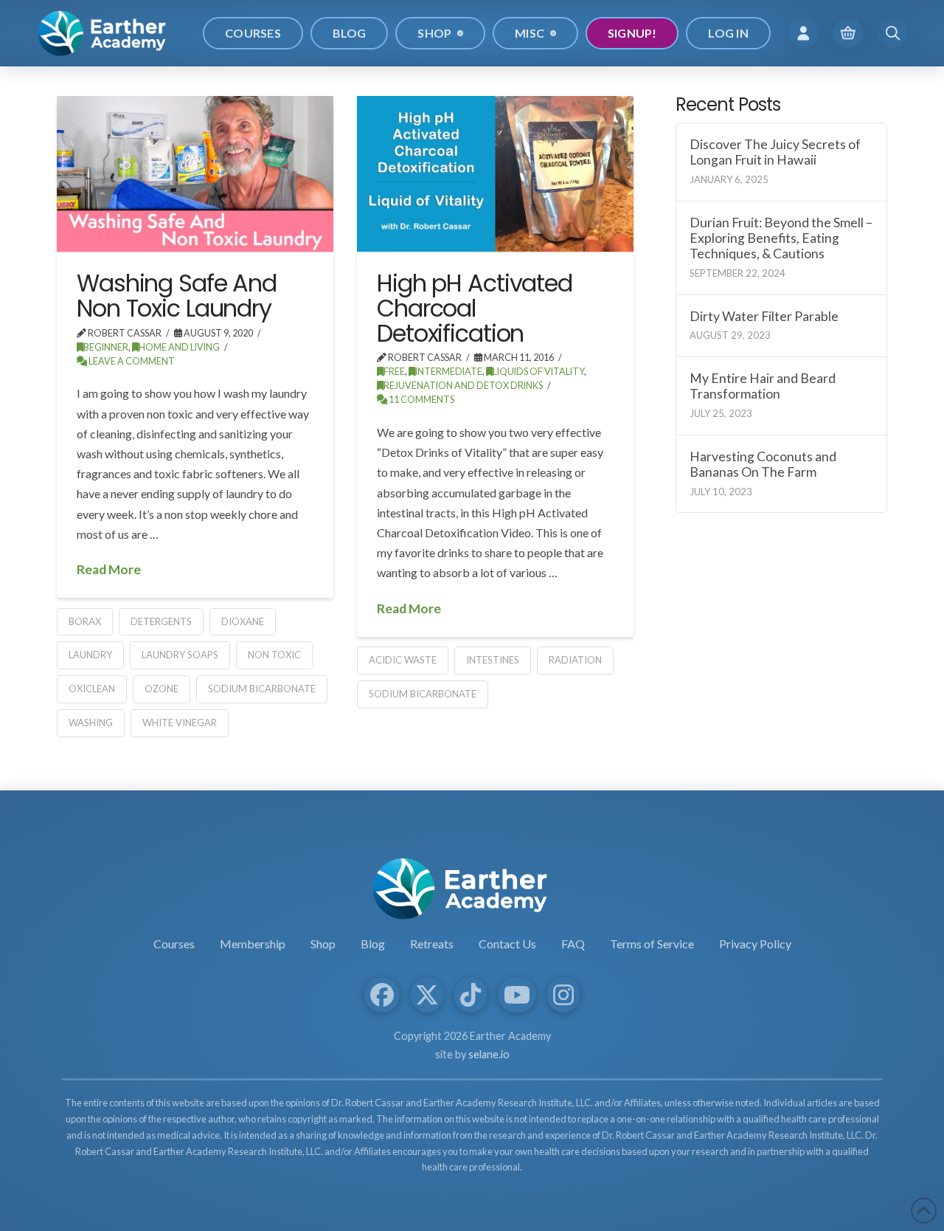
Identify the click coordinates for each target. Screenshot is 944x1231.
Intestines (492, 660)
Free (394, 371)
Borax (85, 621)
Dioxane (242, 621)
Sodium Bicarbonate (262, 688)
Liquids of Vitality (538, 371)
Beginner (105, 347)
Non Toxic (274, 655)
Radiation (575, 660)
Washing (91, 722)
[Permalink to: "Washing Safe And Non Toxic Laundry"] (195, 174)
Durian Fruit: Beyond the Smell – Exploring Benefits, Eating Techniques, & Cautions (781, 238)
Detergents (161, 621)
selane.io (489, 1054)
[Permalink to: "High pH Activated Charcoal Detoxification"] (495, 174)
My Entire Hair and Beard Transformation (763, 385)
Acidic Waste (403, 660)
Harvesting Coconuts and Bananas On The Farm (763, 464)
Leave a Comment (131, 361)
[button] (803, 32)
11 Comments (420, 399)
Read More (109, 569)
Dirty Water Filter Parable (764, 316)
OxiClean (92, 688)
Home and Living (179, 347)
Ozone (161, 688)
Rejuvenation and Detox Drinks (463, 385)
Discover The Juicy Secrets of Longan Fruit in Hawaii (775, 152)
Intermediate (448, 371)
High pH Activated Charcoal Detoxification (474, 307)
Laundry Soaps (180, 655)
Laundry (90, 655)
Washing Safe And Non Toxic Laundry (177, 295)
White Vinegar (179, 722)
